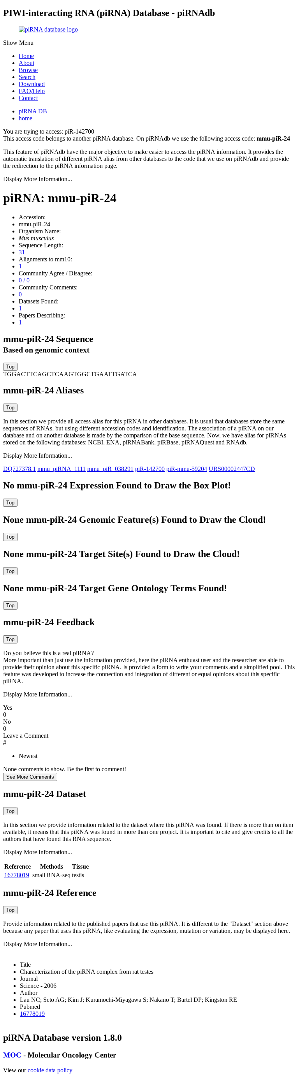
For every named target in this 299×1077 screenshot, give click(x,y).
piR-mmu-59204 (186, 468)
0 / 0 (24, 280)
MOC (12, 1055)
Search (27, 77)
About (26, 63)
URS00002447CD (232, 468)
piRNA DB (33, 111)
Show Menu (18, 42)
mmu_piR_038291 (110, 468)
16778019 (16, 875)
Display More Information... (37, 179)
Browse (28, 70)
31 (22, 252)
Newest (28, 756)
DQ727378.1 (19, 468)
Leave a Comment (25, 735)
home (25, 118)
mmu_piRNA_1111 (61, 468)
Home (26, 56)
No (7, 721)
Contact (28, 98)
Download (32, 84)
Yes (7, 707)
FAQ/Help (32, 91)
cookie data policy (50, 1070)
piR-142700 (150, 468)
